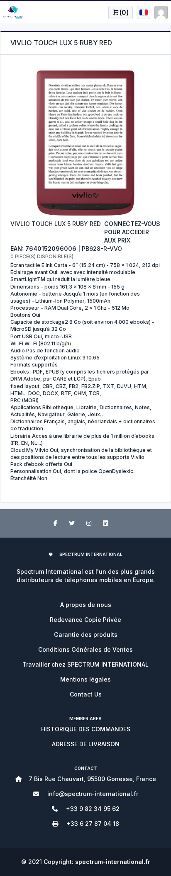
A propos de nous (85, 604)
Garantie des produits (85, 634)
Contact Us (86, 694)
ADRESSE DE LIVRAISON (86, 743)
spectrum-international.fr (112, 861)
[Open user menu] (143, 12)
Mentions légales (85, 679)
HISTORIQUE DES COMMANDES (85, 729)
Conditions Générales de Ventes (85, 649)
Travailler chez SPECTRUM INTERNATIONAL (85, 664)
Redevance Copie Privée (85, 619)
